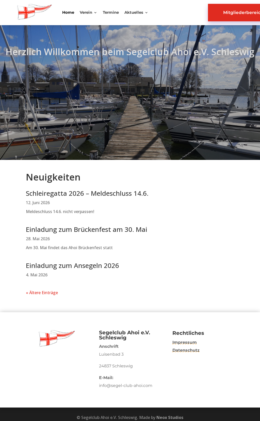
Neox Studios (169, 417)
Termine (111, 13)
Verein (86, 13)
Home (68, 13)
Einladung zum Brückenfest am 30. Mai (86, 229)
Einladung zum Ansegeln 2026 (72, 265)
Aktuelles (133, 13)
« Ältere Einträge (42, 292)
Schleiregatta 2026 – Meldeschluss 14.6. (87, 193)
